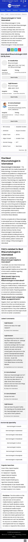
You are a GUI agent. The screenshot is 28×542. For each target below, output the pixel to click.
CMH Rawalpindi (6, 484)
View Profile (14, 77)
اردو (25, 6)
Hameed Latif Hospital (8, 477)
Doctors (15, 10)
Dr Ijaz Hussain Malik (18, 484)
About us (4, 534)
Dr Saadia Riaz (13, 61)
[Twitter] (15, 49)
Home (3, 10)
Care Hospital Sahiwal (8, 470)
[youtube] (25, 1)
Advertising (18, 534)
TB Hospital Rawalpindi (18, 487)
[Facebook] (8, 49)
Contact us (11, 534)
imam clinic (5, 468)
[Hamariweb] (14, 6)
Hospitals (22, 10)
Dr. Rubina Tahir (6, 487)
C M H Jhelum (16, 489)
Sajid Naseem (13, 83)
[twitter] (23, 2)
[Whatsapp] (12, 49)
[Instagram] (23, 1)
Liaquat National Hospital (8, 475)
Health (9, 10)
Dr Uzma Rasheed (14, 103)
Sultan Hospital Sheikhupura (9, 480)
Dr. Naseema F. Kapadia (8, 473)
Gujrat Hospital (13, 468)
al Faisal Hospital (6, 489)
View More (21, 150)
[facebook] (21, 1)
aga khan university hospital (10, 482)
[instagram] (19, 49)
